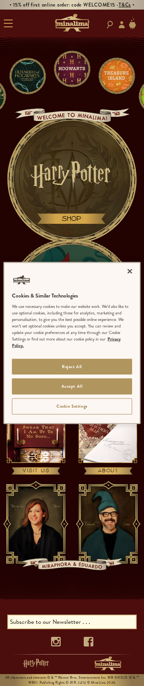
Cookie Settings (72, 406)
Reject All (72, 366)
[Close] (129, 271)
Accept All (72, 386)
